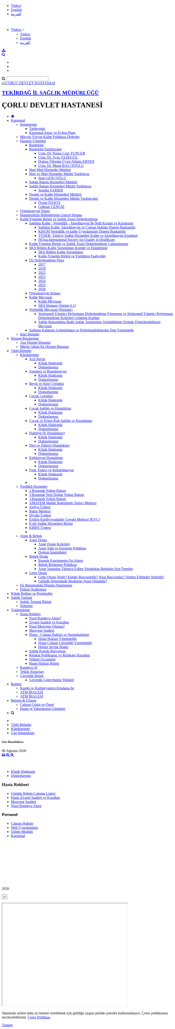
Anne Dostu (38, 540)
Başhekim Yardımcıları (45, 149)
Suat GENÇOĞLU (52, 178)
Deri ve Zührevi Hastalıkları (49, 445)
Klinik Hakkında (50, 363)
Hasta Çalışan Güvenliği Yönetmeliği (65, 643)
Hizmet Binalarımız (25, 338)
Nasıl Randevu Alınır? (45, 618)
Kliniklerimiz (29, 355)
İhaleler (16, 684)
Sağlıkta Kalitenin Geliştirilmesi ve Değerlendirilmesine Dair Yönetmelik (81, 330)
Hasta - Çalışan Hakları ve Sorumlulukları (59, 635)
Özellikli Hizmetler (33, 486)
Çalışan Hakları (22, 823)
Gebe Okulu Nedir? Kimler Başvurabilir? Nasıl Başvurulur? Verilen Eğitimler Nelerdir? (101, 577)
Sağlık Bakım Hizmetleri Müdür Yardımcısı (60, 186)
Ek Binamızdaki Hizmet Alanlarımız (46, 585)
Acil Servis (37, 359)
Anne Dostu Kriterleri (54, 544)
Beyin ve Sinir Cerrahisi (46, 384)
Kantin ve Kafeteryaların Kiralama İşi (47, 688)
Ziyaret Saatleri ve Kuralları (49, 622)
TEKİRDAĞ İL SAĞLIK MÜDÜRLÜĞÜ (50, 93)
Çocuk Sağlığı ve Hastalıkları (50, 408)
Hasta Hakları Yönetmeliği (57, 639)
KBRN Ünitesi (40, 528)
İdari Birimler (29, 334)
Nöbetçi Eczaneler (42, 659)
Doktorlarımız (48, 367)
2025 (42, 285)
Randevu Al (28, 667)
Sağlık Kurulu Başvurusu (47, 651)
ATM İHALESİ (31, 692)
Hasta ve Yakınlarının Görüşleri (42, 709)
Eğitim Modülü (22, 832)
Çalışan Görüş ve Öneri (37, 704)
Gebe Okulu (38, 573)
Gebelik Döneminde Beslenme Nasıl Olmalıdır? (72, 581)
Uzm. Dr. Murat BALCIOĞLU (61, 166)
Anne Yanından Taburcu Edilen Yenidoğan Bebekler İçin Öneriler (85, 569)
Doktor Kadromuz (33, 589)
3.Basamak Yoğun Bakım (47, 499)
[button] (17, 30)
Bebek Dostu (38, 556)
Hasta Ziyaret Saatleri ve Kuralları (35, 798)
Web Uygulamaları (24, 827)
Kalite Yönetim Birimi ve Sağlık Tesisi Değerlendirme (59, 219)
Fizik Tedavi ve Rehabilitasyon (51, 470)
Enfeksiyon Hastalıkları (46, 458)
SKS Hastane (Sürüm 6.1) (57, 305)
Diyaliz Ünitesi (40, 515)
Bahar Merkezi (40, 511)
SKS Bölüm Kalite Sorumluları (60, 252)
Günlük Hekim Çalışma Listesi (33, 793)
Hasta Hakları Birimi (44, 663)
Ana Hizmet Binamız (35, 342)
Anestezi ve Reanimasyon (48, 371)
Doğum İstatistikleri (52, 552)
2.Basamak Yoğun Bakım (47, 491)
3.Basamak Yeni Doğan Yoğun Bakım (56, 495)
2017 (42, 264)
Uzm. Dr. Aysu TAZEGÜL (58, 157)
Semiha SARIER (50, 190)
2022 (42, 273)
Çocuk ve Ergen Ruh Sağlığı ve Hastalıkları (60, 421)
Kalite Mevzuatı (40, 297)
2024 (42, 281)
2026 (42, 289)
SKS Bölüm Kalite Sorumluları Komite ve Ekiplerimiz (68, 248)
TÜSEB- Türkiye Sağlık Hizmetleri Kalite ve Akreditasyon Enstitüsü (88, 235)
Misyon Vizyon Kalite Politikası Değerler (50, 137)
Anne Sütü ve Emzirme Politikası (62, 548)
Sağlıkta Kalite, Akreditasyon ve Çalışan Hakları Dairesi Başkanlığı (86, 227)
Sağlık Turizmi (21, 598)
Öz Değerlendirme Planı (46, 260)
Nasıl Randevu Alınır (26, 806)
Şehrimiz (26, 606)
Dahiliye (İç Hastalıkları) (47, 433)
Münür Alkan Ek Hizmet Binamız (44, 347)
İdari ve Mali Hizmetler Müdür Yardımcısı (59, 174)
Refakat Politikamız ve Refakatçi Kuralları (59, 655)
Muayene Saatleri (41, 630)
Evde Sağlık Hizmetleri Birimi (51, 523)
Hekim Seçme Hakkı (53, 647)
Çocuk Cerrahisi (41, 396)
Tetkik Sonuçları (32, 672)
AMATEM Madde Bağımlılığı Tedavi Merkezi (62, 503)
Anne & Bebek (31, 536)
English (16, 10)
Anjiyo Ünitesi (39, 507)
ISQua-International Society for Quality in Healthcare (76, 240)
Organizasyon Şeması (44, 293)
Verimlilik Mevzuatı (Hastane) (50, 310)
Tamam (7, 1025)
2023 (42, 277)
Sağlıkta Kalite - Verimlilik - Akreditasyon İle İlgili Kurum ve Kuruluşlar (81, 223)
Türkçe (16, 6)
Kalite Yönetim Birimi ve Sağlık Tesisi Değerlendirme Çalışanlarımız (78, 244)
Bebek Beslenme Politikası (57, 565)
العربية (16, 14)
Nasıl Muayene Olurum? (47, 626)
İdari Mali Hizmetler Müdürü (50, 170)
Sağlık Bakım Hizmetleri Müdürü (53, 182)
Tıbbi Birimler (21, 351)
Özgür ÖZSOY (49, 203)
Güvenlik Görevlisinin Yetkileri (51, 680)
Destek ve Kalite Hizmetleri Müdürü (55, 194)
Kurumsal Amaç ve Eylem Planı (52, 133)
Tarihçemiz (37, 129)
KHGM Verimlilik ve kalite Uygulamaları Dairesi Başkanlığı (82, 231)
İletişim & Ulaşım (23, 700)
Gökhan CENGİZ (51, 207)
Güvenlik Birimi (32, 676)
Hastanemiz (28, 124)
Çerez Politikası (39, 1017)
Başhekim (36, 145)
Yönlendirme (20, 610)
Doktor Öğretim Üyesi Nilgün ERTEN (66, 161)
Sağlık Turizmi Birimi (35, 602)
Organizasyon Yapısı (35, 211)
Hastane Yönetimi (33, 141)
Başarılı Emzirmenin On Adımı (60, 560)
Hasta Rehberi (30, 614)
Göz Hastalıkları (22, 733)
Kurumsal (18, 120)
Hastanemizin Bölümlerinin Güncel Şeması (51, 215)
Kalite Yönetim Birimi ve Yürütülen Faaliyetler (72, 256)
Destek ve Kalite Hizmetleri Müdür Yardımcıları (63, 198)
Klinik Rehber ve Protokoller (32, 593)
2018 (42, 268)
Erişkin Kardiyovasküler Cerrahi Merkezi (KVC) (64, 519)
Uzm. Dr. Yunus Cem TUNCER (61, 153)
